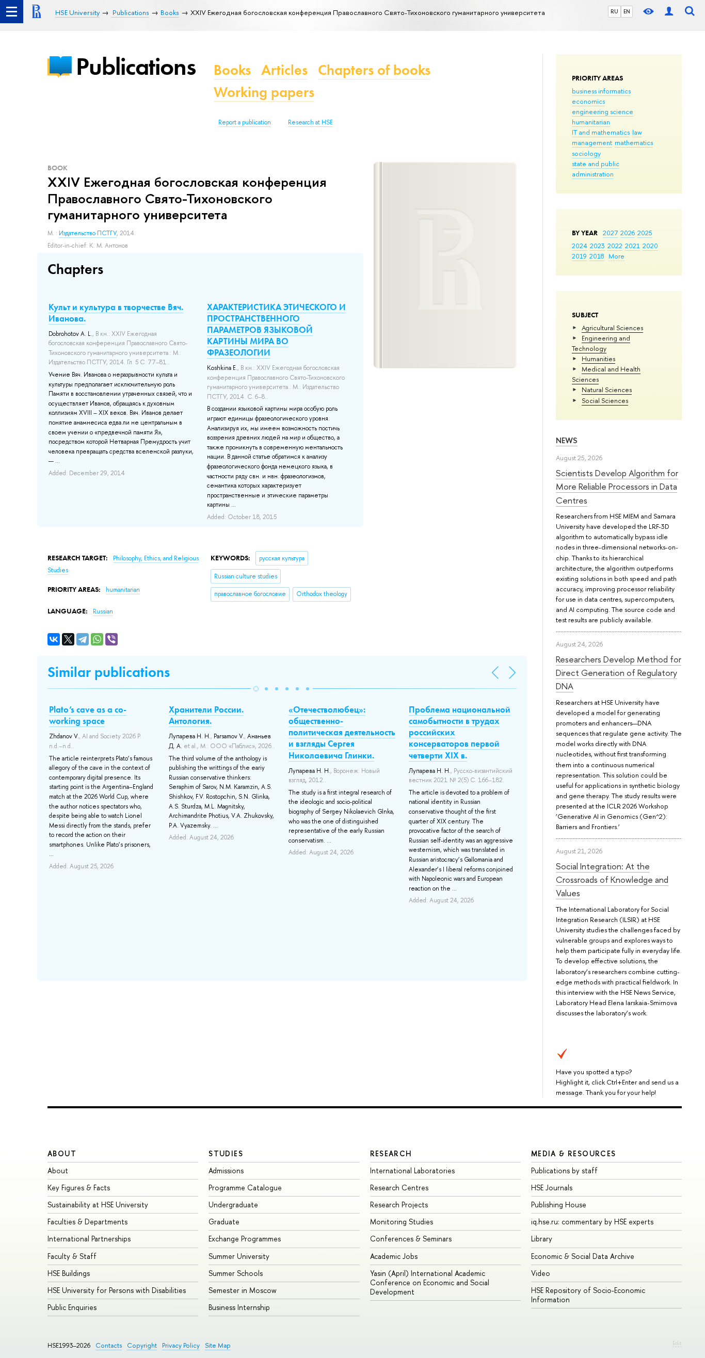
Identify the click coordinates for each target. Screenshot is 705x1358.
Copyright (142, 1345)
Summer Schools (236, 1273)
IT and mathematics (601, 132)
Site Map (218, 1345)
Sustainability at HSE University (97, 1204)
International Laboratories (412, 1170)
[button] (256, 689)
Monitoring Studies (401, 1221)
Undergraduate (233, 1204)
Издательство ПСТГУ (88, 233)
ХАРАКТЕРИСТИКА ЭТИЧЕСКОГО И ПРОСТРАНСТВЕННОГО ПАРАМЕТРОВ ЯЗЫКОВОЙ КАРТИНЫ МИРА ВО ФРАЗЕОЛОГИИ (276, 329)
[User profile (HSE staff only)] (669, 11)
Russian (103, 611)
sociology (586, 153)
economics (588, 101)
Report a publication (244, 122)
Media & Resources (573, 1153)
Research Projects (399, 1204)
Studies (226, 1153)
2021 (632, 245)
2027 (610, 232)
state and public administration (595, 169)
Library (541, 1238)
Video (540, 1273)
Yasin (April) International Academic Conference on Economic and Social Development (429, 1282)
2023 (597, 245)
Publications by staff (564, 1170)
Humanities (598, 358)
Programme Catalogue (245, 1187)
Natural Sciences (607, 389)
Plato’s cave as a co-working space (87, 715)
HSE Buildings (68, 1273)
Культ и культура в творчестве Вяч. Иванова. (116, 312)
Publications (136, 66)
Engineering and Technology (601, 343)
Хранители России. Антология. (206, 715)
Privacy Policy (181, 1345)
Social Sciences (605, 400)
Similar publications (108, 672)
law (637, 132)
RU (614, 11)
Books (232, 70)
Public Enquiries (72, 1307)
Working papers (264, 92)
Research (391, 1153)
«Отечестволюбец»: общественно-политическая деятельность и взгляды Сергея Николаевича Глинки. (342, 732)
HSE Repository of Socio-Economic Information (588, 1294)
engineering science (602, 111)
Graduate (224, 1221)
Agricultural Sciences (612, 327)
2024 (579, 245)
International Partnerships (89, 1238)
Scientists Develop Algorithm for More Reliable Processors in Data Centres (617, 486)
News (567, 440)
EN (626, 11)
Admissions (226, 1170)
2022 (614, 245)
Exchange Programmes (245, 1238)
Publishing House (558, 1204)
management (592, 142)
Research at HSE (310, 122)
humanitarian (591, 121)
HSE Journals (551, 1187)
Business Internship (239, 1307)
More (616, 256)
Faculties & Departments (87, 1221)
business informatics (601, 90)
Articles (284, 70)
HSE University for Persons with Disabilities (116, 1290)
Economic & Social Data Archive (582, 1256)
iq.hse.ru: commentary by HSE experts (592, 1221)
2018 (596, 256)
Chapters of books (374, 70)
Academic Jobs (394, 1256)
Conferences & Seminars (411, 1238)
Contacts (108, 1345)
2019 (579, 256)
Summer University (239, 1256)
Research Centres (399, 1187)
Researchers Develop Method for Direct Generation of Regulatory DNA (618, 672)
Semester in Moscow (243, 1290)
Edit (677, 1343)
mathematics (634, 142)
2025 (644, 232)
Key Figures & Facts (78, 1187)
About (61, 1153)
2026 (627, 232)
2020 (650, 245)
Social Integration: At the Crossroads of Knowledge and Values (612, 879)
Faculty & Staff (72, 1256)
